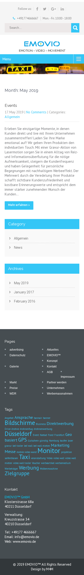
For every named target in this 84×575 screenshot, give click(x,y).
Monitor (49, 450)
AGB (50, 372)
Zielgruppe (17, 473)
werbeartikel (47, 463)
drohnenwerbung (43, 429)
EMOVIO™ (54, 355)
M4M (49, 569)
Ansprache (23, 417)
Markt (13, 382)
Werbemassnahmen (60, 393)
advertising (17, 349)
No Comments (36, 112)
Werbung (29, 467)
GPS (22, 439)
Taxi (24, 457)
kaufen (63, 440)
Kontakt (51, 366)
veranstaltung (38, 458)
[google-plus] (53, 9)
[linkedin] (62, 9)
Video (49, 458)
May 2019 (21, 283)
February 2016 (24, 301)
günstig (44, 440)
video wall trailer (22, 463)
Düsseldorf (18, 434)
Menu (6, 59)
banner (46, 418)
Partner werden (56, 382)
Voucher (36, 463)
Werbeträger (11, 468)
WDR (13, 393)
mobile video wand (27, 452)
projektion (66, 452)
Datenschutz (17, 355)
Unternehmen (55, 388)
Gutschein (33, 440)
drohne (15, 429)
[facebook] (37, 9)
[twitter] (45, 9)
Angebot (9, 418)
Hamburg (54, 440)
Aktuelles (53, 349)
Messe (10, 451)
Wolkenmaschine (49, 468)
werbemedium (63, 463)
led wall (28, 445)
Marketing (60, 445)
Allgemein (12, 117)
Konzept (52, 361)
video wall (58, 458)
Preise (14, 388)
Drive (7, 429)
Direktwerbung (60, 423)
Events (11, 105)
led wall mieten (41, 445)
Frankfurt (59, 435)
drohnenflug (26, 429)
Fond (50, 435)
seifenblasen (11, 458)
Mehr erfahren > (19, 205)
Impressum (68, 376)
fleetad (43, 435)
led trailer (18, 445)
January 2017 (24, 292)
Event (36, 435)
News (18, 247)
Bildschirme (20, 423)
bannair (38, 418)
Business (41, 424)
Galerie (14, 366)
